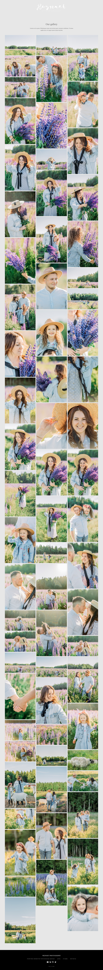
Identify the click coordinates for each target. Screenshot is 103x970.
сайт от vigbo (51, 966)
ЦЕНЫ (58, 958)
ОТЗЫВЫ (65, 958)
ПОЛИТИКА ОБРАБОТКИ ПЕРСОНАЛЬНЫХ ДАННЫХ (41, 958)
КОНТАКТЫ (73, 958)
